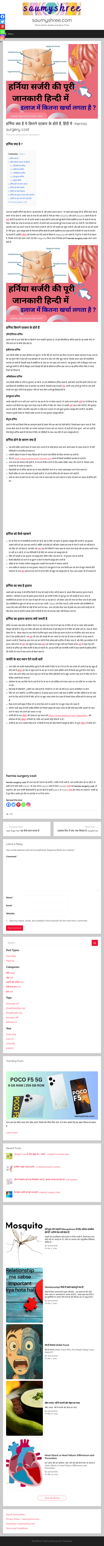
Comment (12, 856)
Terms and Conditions (17, 1528)
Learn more (12, 1132)
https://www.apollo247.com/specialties (68, 715)
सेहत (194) (10, 973)
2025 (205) (11, 1034)
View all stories (52, 1498)
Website (10, 913)
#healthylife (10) (14, 1013)
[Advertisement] (52, 510)
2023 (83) (10, 1043)
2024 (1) (9, 1039)
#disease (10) (12, 1003)
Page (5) (10, 960)
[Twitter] (13, 804)
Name (10, 897)
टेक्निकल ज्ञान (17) (13, 987)
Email (9, 905)
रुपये (69, 786)
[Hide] (1, 42)
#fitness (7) (11, 1022)
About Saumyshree (15, 1514)
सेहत (11, 814)
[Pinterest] (18, 804)
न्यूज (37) (9, 977)
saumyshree (34, 135)
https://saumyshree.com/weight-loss (33, 458)
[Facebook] (8, 804)
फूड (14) (9, 991)
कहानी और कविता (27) (15, 982)
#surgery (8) (12, 1017)
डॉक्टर (24, 234)
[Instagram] (28, 804)
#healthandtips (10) (15, 1008)
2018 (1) (9, 1048)
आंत (7, 219)
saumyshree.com (52, 20)
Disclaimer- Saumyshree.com (20, 1523)
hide (21, 154)
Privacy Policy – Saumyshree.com (22, 1519)
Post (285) (11, 956)
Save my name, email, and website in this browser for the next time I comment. (48, 920)
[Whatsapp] (23, 804)
